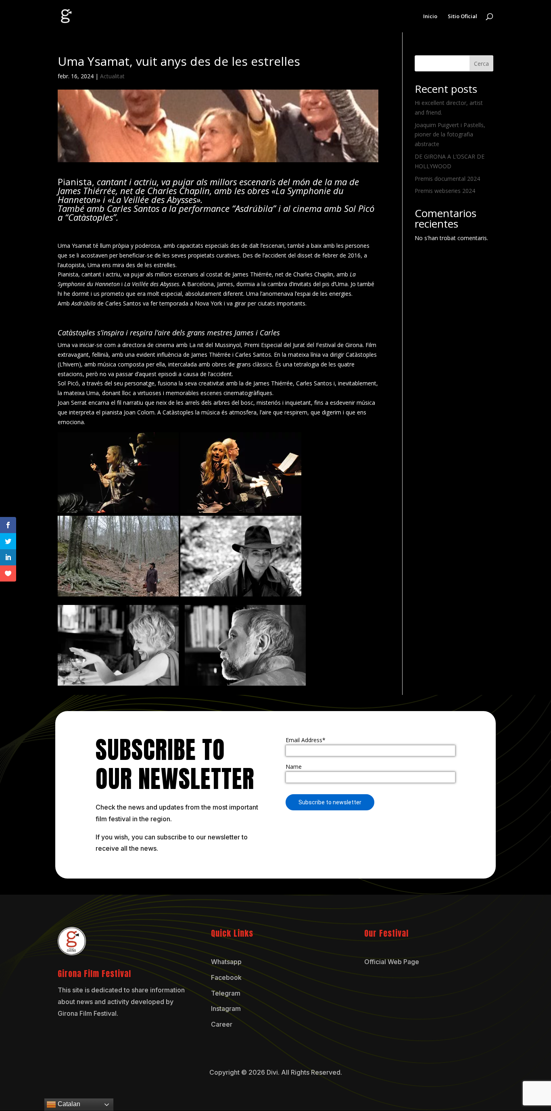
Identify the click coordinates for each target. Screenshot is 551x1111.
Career (221, 1024)
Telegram (225, 993)
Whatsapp (226, 962)
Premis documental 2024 (447, 178)
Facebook (226, 977)
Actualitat (112, 76)
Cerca (481, 63)
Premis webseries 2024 (445, 191)
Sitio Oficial (462, 16)
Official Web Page (391, 962)
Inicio (430, 16)
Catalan (68, 1104)
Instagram (226, 1008)
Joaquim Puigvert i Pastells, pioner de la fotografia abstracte (450, 134)
